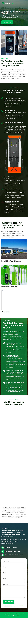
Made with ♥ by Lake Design (14, 615)
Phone (5, 578)
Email (5, 572)
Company (5, 567)
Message (6, 584)
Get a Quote (7, 22)
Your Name (6, 561)
